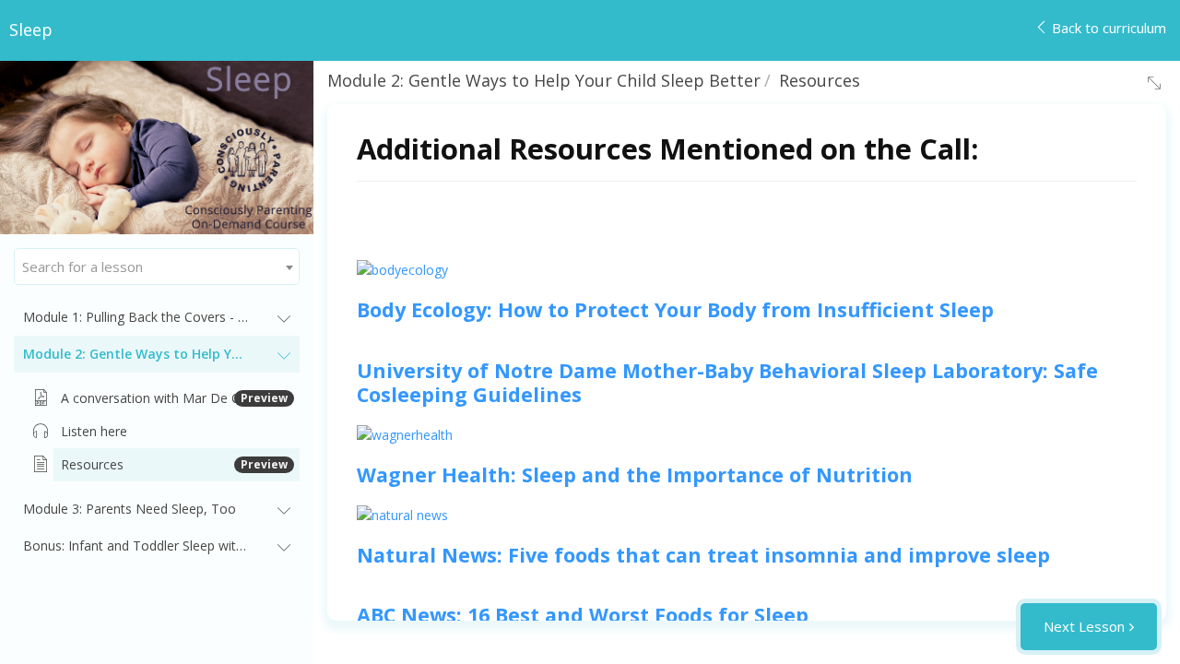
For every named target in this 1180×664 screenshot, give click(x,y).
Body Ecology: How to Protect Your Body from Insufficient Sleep (675, 309)
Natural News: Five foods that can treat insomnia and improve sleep (703, 554)
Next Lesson (1084, 626)
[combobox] (157, 266)
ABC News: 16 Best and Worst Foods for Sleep (582, 614)
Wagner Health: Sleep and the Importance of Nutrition (635, 474)
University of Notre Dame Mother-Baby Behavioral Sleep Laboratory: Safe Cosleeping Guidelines (727, 382)
